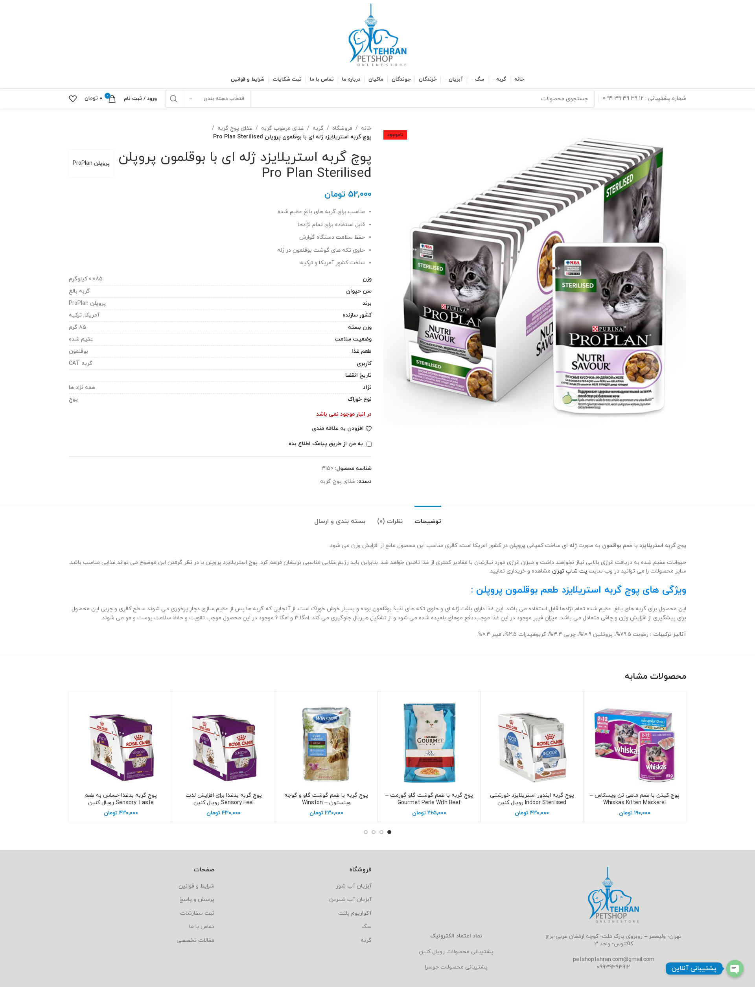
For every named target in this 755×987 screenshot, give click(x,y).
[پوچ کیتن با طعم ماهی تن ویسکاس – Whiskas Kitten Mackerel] (634, 742)
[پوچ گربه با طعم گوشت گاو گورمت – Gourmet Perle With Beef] (429, 742)
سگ (366, 926)
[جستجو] (174, 99)
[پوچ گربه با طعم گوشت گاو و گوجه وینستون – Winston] (326, 742)
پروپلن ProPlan (91, 163)
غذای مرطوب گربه (282, 128)
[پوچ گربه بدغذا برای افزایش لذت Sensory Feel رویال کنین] (223, 742)
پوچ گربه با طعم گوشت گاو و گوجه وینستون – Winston (326, 799)
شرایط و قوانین (196, 886)
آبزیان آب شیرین (350, 899)
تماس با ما (201, 926)
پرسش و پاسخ (196, 899)
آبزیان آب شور (354, 886)
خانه (366, 128)
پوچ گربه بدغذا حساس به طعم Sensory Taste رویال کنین (121, 799)
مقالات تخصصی (195, 940)
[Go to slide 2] (381, 832)
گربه (318, 128)
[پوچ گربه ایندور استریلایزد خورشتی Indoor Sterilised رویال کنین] (531, 742)
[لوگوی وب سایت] (377, 35)
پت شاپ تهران (569, 571)
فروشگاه (342, 128)
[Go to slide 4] (366, 832)
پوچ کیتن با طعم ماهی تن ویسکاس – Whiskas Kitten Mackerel (635, 799)
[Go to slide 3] (374, 832)
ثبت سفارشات (197, 913)
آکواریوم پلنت (355, 913)
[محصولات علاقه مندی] (73, 99)
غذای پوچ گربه (234, 128)
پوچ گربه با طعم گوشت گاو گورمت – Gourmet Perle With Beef (429, 799)
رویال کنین (432, 952)
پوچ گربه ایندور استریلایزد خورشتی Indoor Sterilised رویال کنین (532, 799)
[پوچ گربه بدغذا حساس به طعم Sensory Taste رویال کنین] (121, 742)
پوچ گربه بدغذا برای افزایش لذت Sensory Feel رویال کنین (224, 799)
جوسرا (432, 967)
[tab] (427, 518)
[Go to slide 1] (389, 832)
